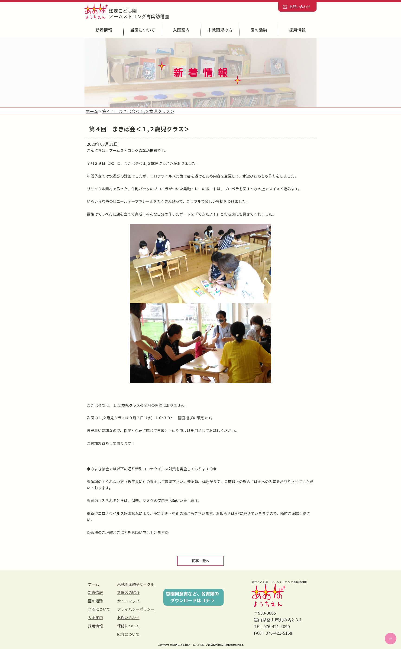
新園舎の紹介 (128, 592)
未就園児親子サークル (135, 584)
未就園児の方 (220, 30)
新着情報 (103, 30)
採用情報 (297, 30)
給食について (128, 634)
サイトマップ (128, 601)
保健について (128, 626)
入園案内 (181, 30)
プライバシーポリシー (135, 609)
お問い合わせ (299, 7)
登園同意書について (193, 597)
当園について (142, 30)
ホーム (93, 584)
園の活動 (258, 30)
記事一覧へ (200, 560)
